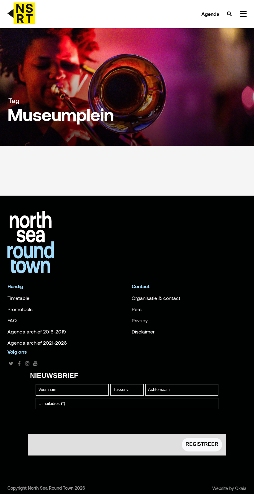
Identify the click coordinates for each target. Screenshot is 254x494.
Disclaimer (143, 331)
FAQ (12, 320)
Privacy (140, 320)
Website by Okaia (229, 488)
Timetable (18, 298)
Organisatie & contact (156, 298)
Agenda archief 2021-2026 (37, 343)
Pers (137, 309)
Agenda (210, 14)
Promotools (20, 309)
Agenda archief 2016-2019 (36, 331)
